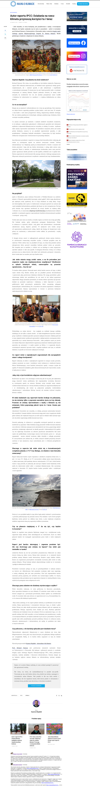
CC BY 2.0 (44, 509)
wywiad (27, 695)
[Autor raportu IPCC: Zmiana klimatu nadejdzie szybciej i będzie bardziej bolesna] (18, 728)
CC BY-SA (41, 326)
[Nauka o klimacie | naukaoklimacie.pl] (22, 4)
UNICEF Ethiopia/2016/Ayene (35, 74)
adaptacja (14, 695)
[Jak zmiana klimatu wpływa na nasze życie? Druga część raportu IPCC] (54, 728)
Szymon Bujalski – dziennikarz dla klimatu (38, 643)
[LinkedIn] (61, 695)
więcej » (68, 144)
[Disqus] (36, 769)
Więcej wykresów (71, 114)
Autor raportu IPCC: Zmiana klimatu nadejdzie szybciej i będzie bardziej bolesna (17, 740)
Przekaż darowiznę (36, 685)
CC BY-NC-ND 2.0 (53, 74)
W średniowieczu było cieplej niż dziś (75, 129)
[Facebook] (5, 30)
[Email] (5, 37)
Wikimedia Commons (34, 509)
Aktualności (13, 12)
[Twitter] (5, 34)
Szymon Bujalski (36, 712)
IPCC (21, 695)
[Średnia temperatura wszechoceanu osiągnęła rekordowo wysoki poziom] (78, 110)
